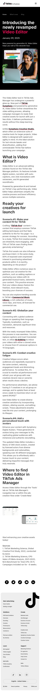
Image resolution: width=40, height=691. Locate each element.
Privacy (25, 686)
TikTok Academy (7, 664)
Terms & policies (15, 686)
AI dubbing (20, 340)
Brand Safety (24, 654)
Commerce (6, 631)
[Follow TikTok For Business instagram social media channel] (26, 675)
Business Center (25, 623)
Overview (5, 618)
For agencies (24, 651)
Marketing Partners (26, 648)
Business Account (25, 620)
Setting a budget (7, 606)
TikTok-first (16, 226)
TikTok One (24, 632)
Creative (5, 623)
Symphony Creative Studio (21, 129)
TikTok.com (34, 686)
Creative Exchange (26, 637)
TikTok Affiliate (25, 666)
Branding (5, 620)
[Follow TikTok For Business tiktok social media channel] (13, 675)
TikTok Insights (7, 652)
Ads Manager (24, 618)
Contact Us (24, 659)
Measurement (6, 628)
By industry (6, 637)
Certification (6, 666)
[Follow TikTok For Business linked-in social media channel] (20, 675)
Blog (22, 14)
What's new (14, 14)
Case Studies (6, 654)
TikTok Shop (24, 625)
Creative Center (25, 640)
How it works (6, 604)
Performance (6, 625)
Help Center (24, 656)
